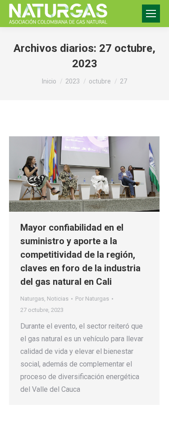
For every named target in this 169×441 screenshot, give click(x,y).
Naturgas (32, 298)
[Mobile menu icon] (151, 14)
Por (92, 298)
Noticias (58, 298)
